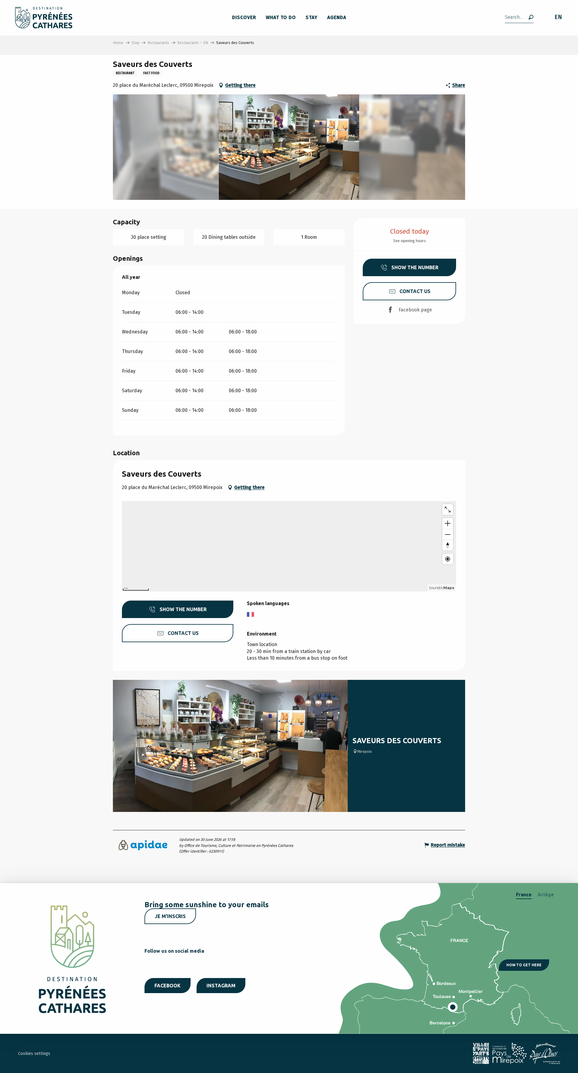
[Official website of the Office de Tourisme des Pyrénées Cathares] (44, 17)
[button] (519, 17)
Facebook (167, 985)
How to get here (524, 965)
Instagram (221, 985)
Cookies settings (34, 1053)
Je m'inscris (170, 916)
